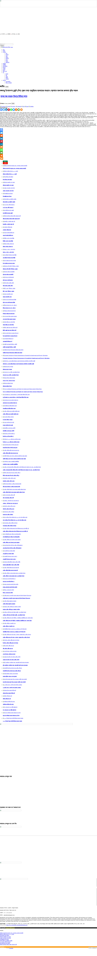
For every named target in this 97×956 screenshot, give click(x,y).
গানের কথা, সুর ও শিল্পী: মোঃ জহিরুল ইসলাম (11, 375)
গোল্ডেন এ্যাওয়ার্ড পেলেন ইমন (8, 190)
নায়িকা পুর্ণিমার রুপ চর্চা (7, 698)
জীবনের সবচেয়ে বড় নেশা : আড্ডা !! (9, 308)
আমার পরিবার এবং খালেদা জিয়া (8, 324)
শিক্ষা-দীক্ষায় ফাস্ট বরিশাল (7, 179)
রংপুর (6, 59)
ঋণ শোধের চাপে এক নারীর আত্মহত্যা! (9, 710)
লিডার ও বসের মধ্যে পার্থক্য (8, 592)
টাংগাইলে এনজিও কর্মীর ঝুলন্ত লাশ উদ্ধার (10, 643)
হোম (3, 49)
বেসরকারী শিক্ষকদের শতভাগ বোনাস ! (9, 559)
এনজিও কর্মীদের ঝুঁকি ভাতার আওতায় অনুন (10, 453)
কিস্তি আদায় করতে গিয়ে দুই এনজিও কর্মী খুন (11, 475)
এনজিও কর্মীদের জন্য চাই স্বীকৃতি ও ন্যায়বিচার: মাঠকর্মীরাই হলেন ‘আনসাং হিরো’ (17, 620)
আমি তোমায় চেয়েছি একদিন (8, 285)
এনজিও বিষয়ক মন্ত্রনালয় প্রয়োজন (9, 603)
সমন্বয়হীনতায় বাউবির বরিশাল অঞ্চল (9, 408)
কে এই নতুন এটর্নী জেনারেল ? (8, 207)
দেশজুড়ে (4, 52)
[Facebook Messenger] (13, 109)
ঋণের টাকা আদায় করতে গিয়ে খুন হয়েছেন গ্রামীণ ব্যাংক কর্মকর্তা (14, 682)
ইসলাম (7, 73)
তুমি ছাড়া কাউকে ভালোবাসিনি (8, 274)
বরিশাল (7, 57)
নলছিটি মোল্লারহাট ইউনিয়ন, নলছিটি (9, 347)
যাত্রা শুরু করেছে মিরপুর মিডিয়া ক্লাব (13, 96)
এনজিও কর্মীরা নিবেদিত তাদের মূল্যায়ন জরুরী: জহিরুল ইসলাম (14, 492)
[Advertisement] (42, 21)
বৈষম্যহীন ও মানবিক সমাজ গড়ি (8, 224)
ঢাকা (6, 53)
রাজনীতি (4, 63)
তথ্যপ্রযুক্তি (8, 81)
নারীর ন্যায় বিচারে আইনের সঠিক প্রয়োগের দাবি (11, 218)
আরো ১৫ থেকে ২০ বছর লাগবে (8, 252)
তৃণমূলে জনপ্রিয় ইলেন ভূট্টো (8, 425)
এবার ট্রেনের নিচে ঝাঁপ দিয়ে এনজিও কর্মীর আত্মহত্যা (12, 548)
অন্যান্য (7, 79)
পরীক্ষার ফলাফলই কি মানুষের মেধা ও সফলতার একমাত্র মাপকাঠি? (14, 168)
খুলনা (6, 56)
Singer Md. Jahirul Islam (9, 380)
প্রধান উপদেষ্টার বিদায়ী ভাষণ (8, 235)
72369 (7, 86)
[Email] (18, 109)
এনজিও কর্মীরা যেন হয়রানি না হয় (8, 626)
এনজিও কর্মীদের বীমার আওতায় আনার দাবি (10, 570)
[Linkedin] (6, 109)
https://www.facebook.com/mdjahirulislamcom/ (16, 925)
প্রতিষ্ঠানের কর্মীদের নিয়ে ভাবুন (8, 704)
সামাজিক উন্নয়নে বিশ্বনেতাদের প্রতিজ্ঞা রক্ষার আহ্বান (12, 352)
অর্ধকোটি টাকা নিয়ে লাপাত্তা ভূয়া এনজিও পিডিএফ (12, 670)
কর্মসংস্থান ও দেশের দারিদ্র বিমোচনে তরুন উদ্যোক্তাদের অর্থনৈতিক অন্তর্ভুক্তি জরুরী (18, 363)
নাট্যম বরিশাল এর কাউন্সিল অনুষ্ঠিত (9, 202)
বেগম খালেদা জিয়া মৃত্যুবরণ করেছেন (9, 319)
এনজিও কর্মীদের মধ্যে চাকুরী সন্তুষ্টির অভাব (10, 414)
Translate (11, 948)
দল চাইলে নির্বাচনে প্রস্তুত (7, 419)
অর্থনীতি (4, 65)
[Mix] (1, 147)
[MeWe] (1, 144)
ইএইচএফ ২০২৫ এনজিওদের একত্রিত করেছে (11, 442)
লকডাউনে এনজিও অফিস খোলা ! (9, 481)
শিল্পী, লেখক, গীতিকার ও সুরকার (8, 291)
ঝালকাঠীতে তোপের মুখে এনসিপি (8, 430)
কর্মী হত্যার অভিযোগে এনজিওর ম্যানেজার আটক (11, 486)
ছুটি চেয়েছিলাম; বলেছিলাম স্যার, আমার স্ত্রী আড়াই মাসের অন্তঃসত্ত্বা (15, 665)
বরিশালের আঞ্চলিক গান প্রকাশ (8, 185)
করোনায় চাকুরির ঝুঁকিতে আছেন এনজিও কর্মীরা (11, 564)
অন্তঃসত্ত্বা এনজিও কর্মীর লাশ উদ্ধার (9, 525)
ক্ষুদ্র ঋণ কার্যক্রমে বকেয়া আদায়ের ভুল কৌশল (11, 715)
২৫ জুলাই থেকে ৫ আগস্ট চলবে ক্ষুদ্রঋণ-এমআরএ (12, 687)
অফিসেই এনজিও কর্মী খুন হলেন (8, 509)
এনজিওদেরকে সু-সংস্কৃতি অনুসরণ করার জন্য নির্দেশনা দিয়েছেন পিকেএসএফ (16, 598)
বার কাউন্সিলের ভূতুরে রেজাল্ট (8, 213)
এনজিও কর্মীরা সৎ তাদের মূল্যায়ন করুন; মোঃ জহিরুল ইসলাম (13, 576)
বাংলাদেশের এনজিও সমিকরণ (8, 514)
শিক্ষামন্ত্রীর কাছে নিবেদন (7, 196)
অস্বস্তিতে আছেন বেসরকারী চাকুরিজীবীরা (10, 464)
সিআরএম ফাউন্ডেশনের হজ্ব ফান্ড (8, 313)
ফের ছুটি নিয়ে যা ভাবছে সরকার (8, 553)
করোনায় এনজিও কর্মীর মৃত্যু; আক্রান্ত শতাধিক (11, 609)
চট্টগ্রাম (7, 54)
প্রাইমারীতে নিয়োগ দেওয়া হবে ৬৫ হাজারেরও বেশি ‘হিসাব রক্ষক (14, 631)
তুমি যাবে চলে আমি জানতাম (8, 280)
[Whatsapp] (11, 109)
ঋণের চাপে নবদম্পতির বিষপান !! (8, 581)
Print (11, 86)
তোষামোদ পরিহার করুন (7, 229)
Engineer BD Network (10, 927)
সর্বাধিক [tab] (5, 163)
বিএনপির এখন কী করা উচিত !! (8, 436)
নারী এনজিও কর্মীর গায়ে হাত (8, 648)
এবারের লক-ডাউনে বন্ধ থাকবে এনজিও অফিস (11, 659)
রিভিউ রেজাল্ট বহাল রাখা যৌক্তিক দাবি (9, 330)
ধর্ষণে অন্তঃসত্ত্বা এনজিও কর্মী (8, 497)
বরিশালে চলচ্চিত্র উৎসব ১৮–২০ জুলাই (10, 174)
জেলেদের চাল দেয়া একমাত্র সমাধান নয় (10, 402)
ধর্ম (3, 72)
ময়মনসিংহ (7, 62)
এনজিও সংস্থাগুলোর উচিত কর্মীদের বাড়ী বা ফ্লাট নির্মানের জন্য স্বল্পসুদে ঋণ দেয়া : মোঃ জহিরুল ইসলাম (21, 470)
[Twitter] (3, 109)
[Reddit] (1, 135)
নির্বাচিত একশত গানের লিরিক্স (8, 241)
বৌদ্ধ (7, 76)
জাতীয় (4, 50)
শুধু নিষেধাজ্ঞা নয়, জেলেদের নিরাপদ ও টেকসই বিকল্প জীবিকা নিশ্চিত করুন (15, 397)
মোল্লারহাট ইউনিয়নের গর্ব (7, 341)
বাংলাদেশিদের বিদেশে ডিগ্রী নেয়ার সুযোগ (10, 447)
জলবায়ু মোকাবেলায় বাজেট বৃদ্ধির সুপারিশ (10, 587)
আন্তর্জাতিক (5, 66)
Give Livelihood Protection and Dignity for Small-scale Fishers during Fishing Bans (23, 391)
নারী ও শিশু (5, 71)
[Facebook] (1, 109)
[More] (21, 109)
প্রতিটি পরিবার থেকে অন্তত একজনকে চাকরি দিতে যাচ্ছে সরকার (14, 458)
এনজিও (4, 68)
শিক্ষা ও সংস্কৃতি (9, 82)
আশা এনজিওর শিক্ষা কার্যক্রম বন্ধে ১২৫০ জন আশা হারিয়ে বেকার (14, 520)
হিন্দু (6, 75)
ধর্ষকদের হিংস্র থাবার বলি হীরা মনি (9, 693)
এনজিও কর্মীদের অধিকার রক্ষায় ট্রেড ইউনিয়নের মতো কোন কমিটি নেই (15, 531)
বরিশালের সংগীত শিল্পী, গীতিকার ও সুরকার (10, 269)
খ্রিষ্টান (7, 77)
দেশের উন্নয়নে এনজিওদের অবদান (9, 654)
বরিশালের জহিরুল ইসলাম (7, 386)
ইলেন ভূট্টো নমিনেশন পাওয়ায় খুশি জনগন (10, 336)
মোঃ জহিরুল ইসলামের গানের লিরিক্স (9, 257)
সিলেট (7, 61)
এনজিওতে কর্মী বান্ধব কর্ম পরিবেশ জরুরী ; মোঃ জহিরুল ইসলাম (14, 615)
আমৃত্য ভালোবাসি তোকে (7, 296)
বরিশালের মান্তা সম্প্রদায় (7, 369)
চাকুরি (4, 70)
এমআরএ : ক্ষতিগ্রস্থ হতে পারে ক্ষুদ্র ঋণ (10, 503)
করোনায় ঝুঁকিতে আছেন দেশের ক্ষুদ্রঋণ (10, 676)
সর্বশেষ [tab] (5, 161)
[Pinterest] (8, 109)
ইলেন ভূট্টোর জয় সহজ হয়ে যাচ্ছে (9, 263)
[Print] (16, 109)
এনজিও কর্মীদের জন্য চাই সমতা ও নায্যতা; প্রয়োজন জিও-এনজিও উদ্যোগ (16, 637)
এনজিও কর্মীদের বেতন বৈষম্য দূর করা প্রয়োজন (11, 542)
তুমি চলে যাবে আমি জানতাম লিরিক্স (9, 302)
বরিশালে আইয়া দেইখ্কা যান (8, 246)
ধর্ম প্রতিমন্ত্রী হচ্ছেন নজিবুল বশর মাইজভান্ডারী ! (11, 536)
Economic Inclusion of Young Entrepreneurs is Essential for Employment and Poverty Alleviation (26, 358)
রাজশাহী (7, 58)
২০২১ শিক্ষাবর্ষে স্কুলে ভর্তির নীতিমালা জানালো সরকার (12, 721)
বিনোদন (4, 67)
